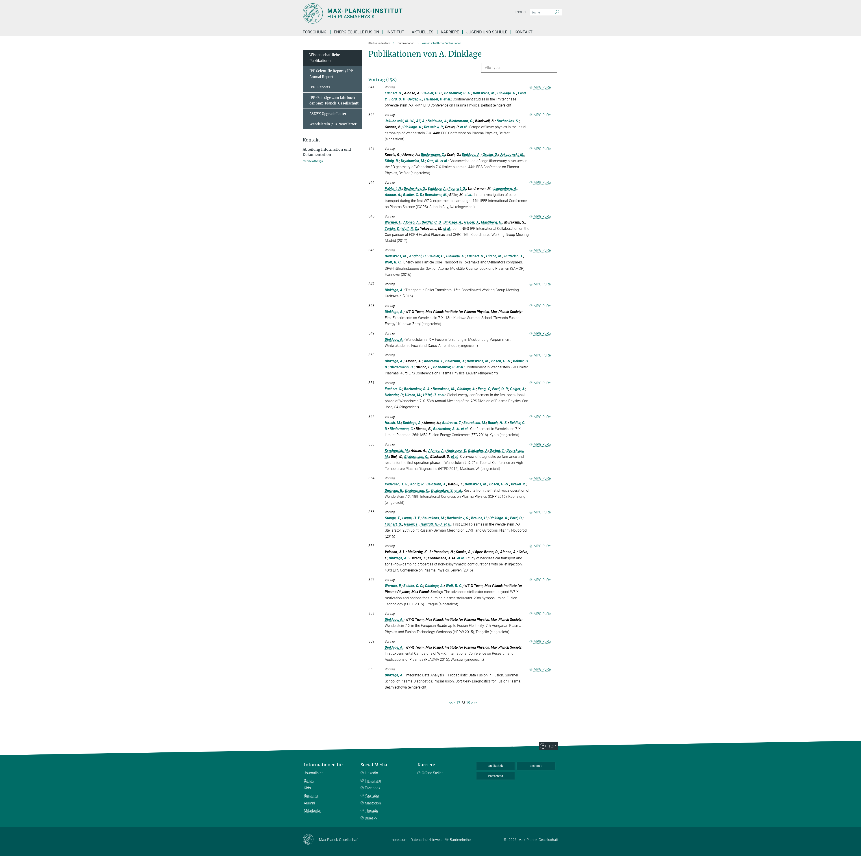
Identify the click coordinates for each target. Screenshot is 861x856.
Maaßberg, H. (491, 222)
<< (451, 703)
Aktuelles (422, 32)
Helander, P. (433, 99)
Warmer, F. (393, 222)
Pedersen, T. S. (397, 484)
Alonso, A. (393, 195)
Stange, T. (392, 518)
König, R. (392, 161)
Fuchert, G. (393, 93)
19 (468, 703)
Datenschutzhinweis (426, 840)
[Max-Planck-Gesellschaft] (311, 839)
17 (458, 703)
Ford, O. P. (397, 99)
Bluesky (371, 818)
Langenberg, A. (505, 188)
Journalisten (314, 773)
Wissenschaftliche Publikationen (324, 58)
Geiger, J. (414, 99)
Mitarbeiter (312, 810)
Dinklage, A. (506, 93)
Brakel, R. (518, 484)
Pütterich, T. (513, 256)
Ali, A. (421, 121)
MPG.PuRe (542, 87)
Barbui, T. (497, 450)
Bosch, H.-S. (501, 361)
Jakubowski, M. (512, 154)
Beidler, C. (436, 256)
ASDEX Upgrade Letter (327, 114)
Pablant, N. (393, 188)
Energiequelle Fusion (356, 32)
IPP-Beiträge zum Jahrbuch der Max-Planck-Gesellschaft (334, 101)
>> (475, 703)
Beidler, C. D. (432, 93)
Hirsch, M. (494, 256)
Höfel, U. (430, 395)
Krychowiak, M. (413, 161)
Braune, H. (479, 518)
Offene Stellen (433, 773)
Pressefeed (495, 776)
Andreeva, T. (434, 361)
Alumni (309, 803)
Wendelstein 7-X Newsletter (333, 124)
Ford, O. (516, 518)
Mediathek (495, 765)
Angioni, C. (418, 256)
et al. (447, 99)
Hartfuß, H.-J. (432, 524)
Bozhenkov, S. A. (457, 93)
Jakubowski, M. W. (399, 121)
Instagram (373, 780)
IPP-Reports (319, 87)
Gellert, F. (411, 524)
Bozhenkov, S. (508, 121)
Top (552, 746)
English (521, 12)
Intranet (536, 765)
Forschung (314, 32)
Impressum (398, 840)
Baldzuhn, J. (437, 121)
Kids (307, 788)
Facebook (372, 788)
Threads (371, 810)
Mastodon (373, 803)
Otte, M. (433, 161)
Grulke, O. (490, 154)
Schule (309, 780)
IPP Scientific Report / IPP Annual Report (331, 74)
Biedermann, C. (461, 121)
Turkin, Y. (392, 228)
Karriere (450, 32)
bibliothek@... (316, 161)
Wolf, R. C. (409, 228)
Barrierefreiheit (461, 840)
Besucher (311, 795)
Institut (395, 32)
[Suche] (557, 12)
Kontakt (524, 32)
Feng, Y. (484, 389)
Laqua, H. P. (411, 518)
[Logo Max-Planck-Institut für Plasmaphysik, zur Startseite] (387, 13)
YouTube (372, 795)
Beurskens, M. (484, 93)
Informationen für (323, 764)
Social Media (374, 764)
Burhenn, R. (394, 490)
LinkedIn (371, 773)
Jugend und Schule (486, 32)
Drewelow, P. (433, 127)
